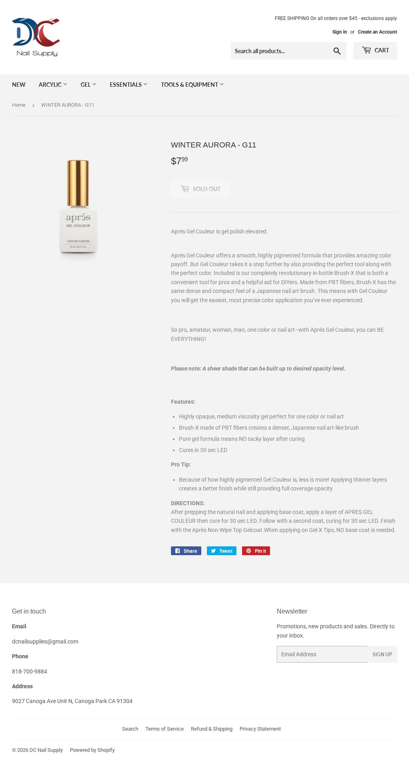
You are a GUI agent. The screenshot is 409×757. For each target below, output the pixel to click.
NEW (19, 84)
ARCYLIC (51, 84)
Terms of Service (164, 729)
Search (130, 729)
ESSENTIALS (126, 84)
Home (19, 105)
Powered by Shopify (92, 750)
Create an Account (377, 32)
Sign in (339, 32)
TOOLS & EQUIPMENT (190, 84)
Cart (381, 50)
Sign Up (382, 654)
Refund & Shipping (211, 729)
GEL (86, 84)
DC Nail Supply (46, 750)
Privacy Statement (260, 729)
